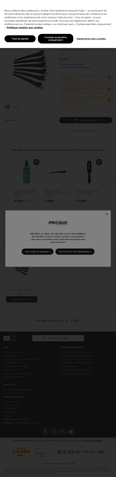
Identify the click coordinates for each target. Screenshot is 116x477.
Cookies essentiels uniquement (55, 38)
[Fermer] (111, 4)
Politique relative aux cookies (25, 27)
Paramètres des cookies (91, 38)
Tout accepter (20, 38)
